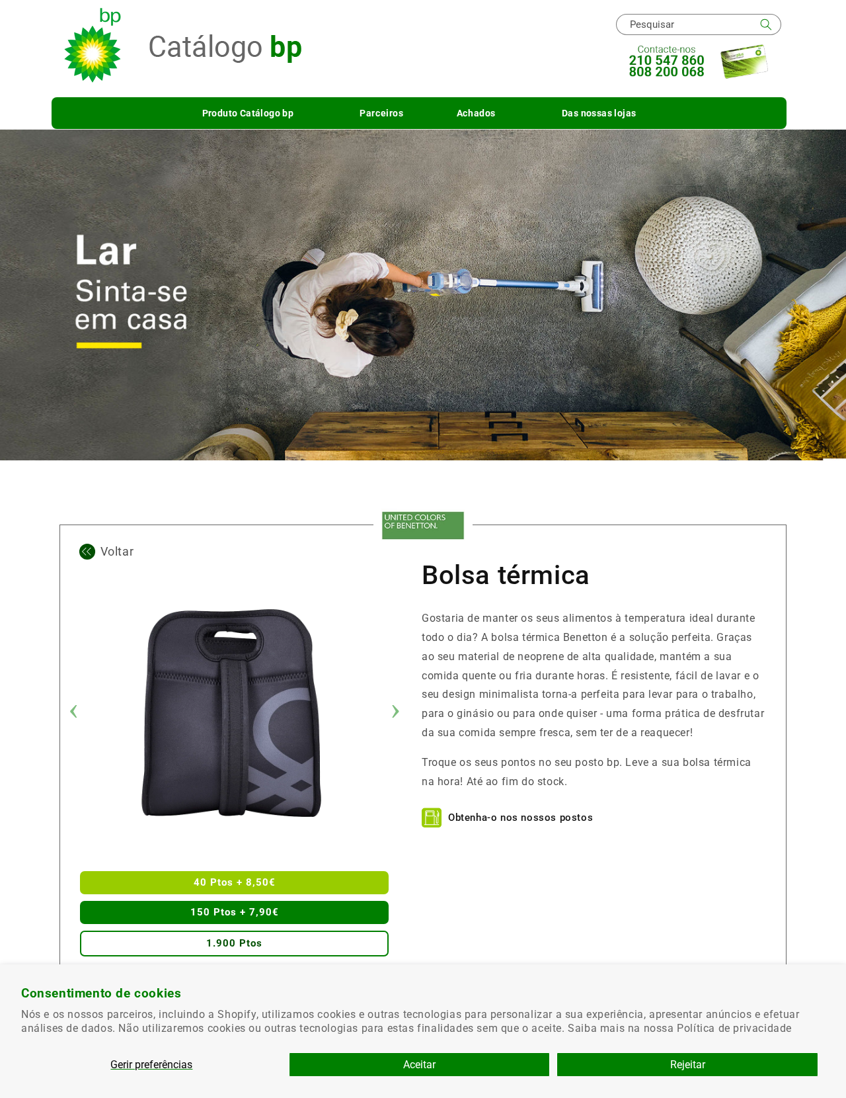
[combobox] (699, 24)
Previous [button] (73, 713)
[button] (248, 113)
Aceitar (419, 1064)
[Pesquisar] (766, 24)
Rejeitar (687, 1064)
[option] (235, 713)
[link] (423, 525)
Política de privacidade (734, 1028)
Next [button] (395, 713)
